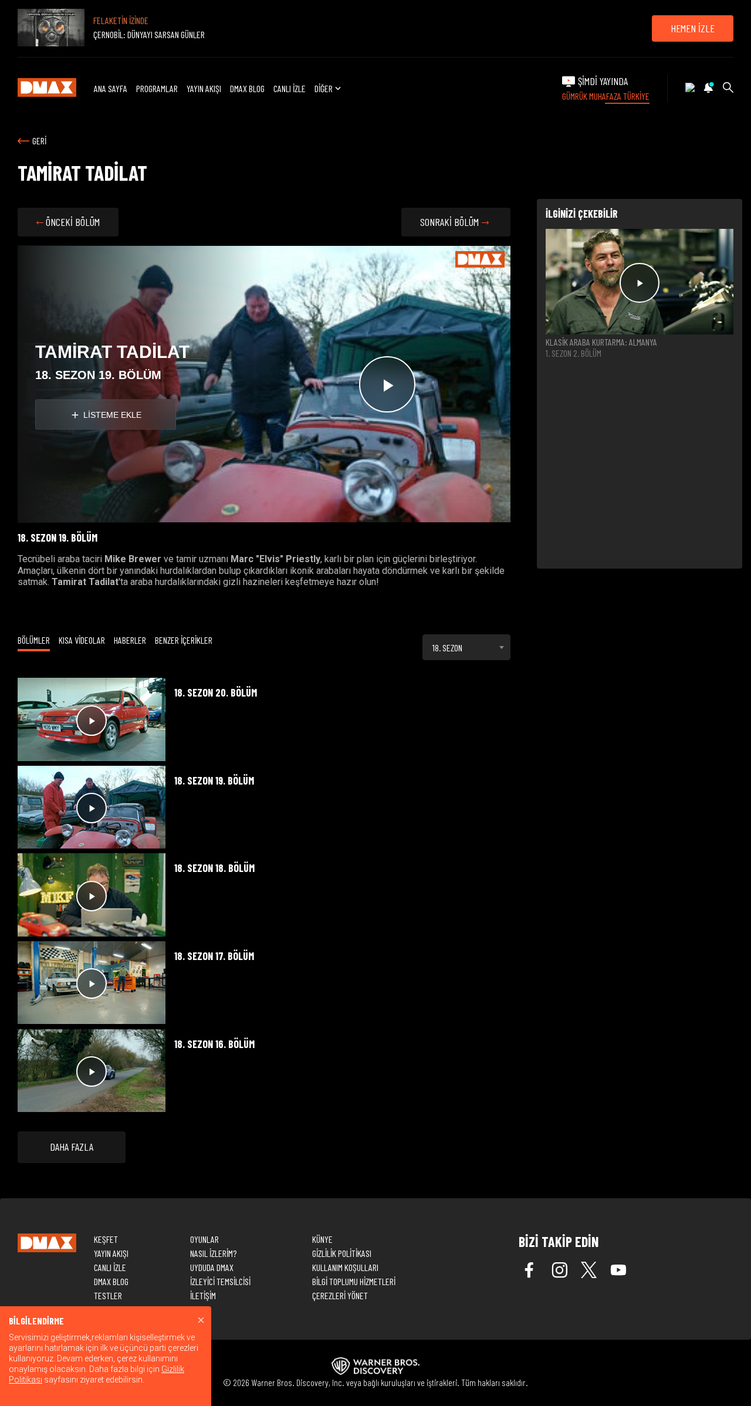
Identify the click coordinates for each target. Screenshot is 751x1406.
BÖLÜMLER (34, 639)
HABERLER (130, 639)
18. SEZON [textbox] (447, 647)
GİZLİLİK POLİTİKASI (341, 1253)
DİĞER (323, 88)
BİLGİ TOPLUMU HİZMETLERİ (353, 1281)
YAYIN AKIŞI (204, 88)
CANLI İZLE (289, 88)
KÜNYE (322, 1239)
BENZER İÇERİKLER (183, 639)
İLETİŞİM (203, 1295)
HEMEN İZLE (693, 28)
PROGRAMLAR (157, 88)
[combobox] (466, 647)
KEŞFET (106, 1239)
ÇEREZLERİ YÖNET (340, 1295)
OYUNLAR (204, 1239)
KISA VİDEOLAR (82, 639)
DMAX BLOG (247, 88)
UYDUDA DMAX (212, 1267)
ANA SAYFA (110, 88)
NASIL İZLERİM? (213, 1253)
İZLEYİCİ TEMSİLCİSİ (220, 1281)
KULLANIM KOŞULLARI (345, 1267)
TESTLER (108, 1295)
